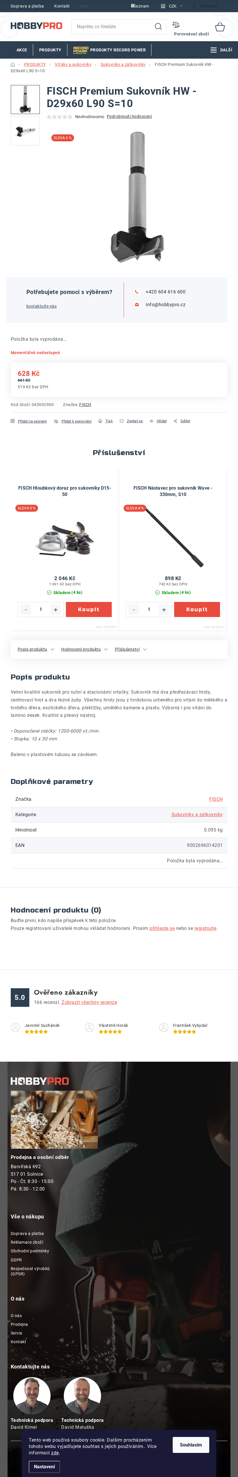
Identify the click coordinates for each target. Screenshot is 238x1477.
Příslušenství (127, 649)
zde (55, 1453)
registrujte (205, 928)
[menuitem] (22, 50)
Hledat (158, 26)
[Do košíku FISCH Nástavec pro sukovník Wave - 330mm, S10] (197, 609)
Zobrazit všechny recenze (89, 1002)
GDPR (16, 1260)
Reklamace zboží (27, 1242)
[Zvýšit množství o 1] (56, 609)
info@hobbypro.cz (165, 304)
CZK (172, 6)
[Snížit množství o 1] (25, 609)
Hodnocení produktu (81, 649)
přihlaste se (162, 928)
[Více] (221, 50)
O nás (16, 1315)
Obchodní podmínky (30, 1251)
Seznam (141, 6)
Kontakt (62, 6)
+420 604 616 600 (165, 292)
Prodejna (19, 1324)
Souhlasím (191, 1445)
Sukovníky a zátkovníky (197, 814)
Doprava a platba (27, 6)
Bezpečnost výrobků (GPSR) (30, 1271)
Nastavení (44, 1466)
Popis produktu (32, 649)
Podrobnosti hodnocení (129, 116)
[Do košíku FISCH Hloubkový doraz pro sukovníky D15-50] (89, 609)
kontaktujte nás (41, 306)
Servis (16, 1333)
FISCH (85, 404)
